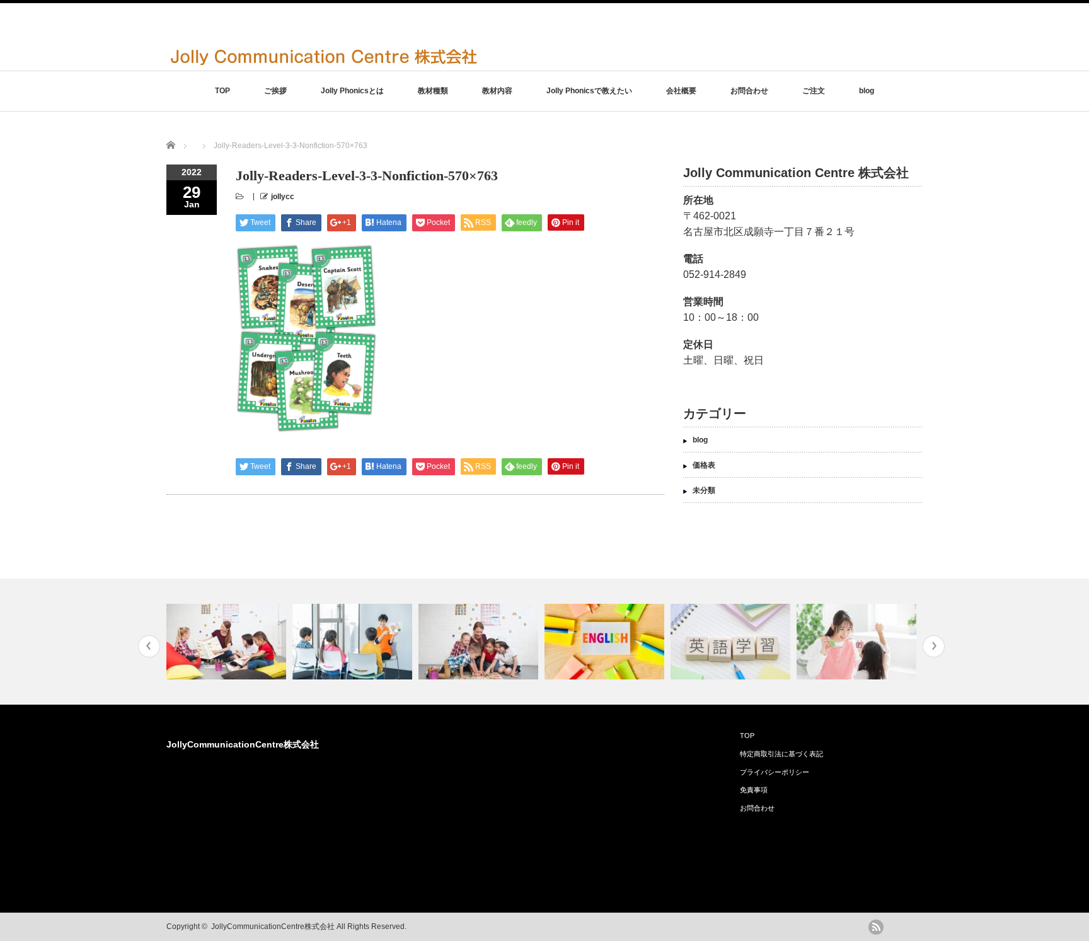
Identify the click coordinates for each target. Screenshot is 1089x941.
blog (866, 90)
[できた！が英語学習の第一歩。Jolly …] (605, 641)
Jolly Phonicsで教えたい (589, 90)
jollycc (282, 196)
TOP (222, 90)
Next (934, 646)
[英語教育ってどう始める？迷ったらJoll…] (732, 641)
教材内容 (497, 90)
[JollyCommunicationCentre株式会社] (323, 64)
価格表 (704, 465)
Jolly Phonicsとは (352, 90)
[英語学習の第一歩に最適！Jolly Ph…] (227, 641)
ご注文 (813, 90)
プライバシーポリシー (774, 772)
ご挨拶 (275, 90)
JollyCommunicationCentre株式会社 (242, 744)
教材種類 (433, 90)
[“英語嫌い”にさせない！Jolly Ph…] (858, 641)
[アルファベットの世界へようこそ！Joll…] (479, 641)
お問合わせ (749, 90)
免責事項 (754, 790)
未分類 (704, 490)
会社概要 (681, 90)
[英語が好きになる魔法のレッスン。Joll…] (353, 641)
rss (876, 927)
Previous (149, 646)
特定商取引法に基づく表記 (781, 754)
